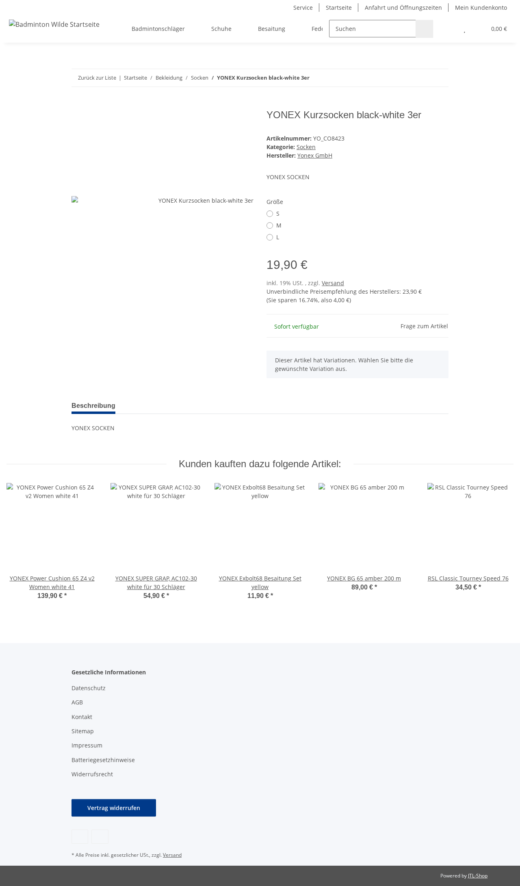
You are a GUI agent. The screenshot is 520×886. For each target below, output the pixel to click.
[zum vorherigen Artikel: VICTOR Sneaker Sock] (422, 78)
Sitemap (83, 731)
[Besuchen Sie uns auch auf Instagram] (99, 837)
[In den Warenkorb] (78, 104)
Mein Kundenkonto (481, 7)
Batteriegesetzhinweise (103, 760)
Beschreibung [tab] (93, 405)
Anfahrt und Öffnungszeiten (403, 7)
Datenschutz (89, 688)
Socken (306, 147)
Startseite (339, 7)
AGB (77, 702)
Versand (333, 283)
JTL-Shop (478, 875)
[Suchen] (424, 28)
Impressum (87, 745)
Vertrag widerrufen (113, 808)
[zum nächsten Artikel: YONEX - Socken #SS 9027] (439, 78)
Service (303, 7)
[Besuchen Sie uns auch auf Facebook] (80, 837)
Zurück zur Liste (97, 77)
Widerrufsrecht (92, 774)
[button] (448, 29)
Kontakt (82, 717)
